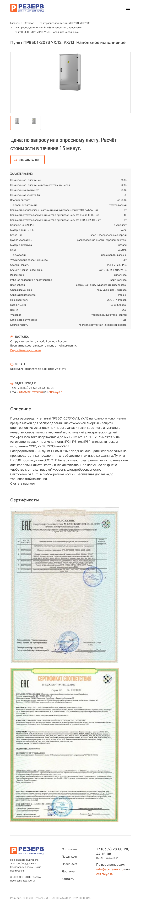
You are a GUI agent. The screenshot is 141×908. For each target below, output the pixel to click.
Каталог (29, 23)
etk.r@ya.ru (55, 392)
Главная (15, 23)
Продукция (69, 856)
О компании (69, 849)
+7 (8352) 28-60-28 (28, 388)
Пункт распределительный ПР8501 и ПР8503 (64, 23)
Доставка (68, 871)
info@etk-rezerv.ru (31, 392)
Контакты (68, 879)
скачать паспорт (30, 160)
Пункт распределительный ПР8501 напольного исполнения (48, 27)
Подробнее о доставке (25, 350)
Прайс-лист (69, 864)
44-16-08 (48, 388)
